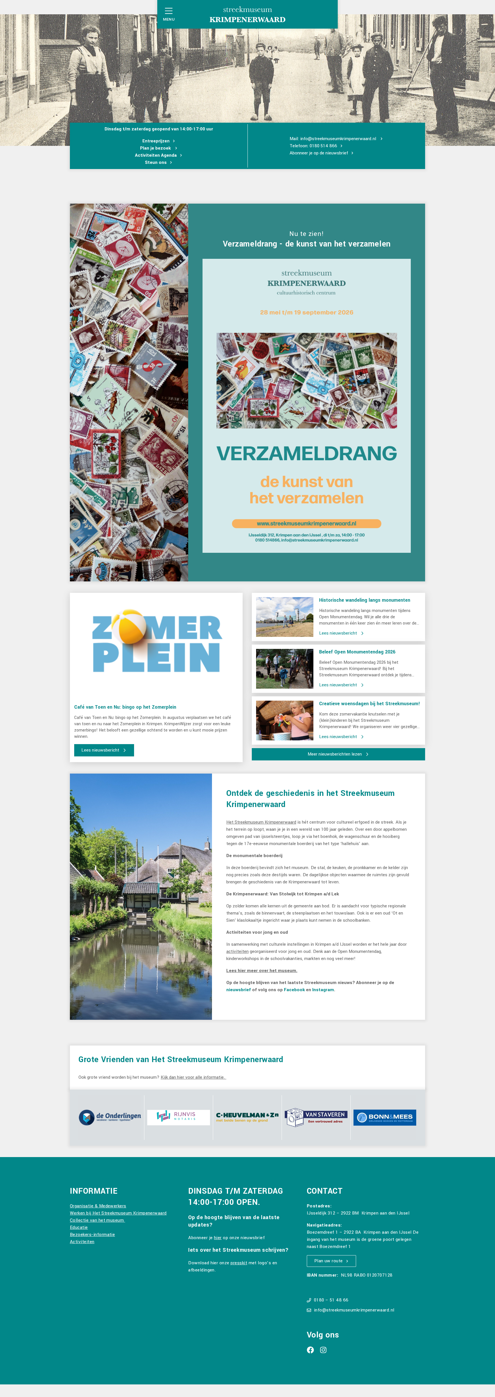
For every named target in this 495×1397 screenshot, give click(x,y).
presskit (239, 1263)
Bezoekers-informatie (92, 1234)
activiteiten (237, 951)
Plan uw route (328, 1261)
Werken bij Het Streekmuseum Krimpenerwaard (118, 1213)
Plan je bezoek (156, 148)
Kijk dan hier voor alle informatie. (193, 1077)
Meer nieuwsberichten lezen (335, 754)
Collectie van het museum (97, 1220)
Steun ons (156, 162)
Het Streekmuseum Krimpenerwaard (261, 822)
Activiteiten (82, 1242)
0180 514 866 (323, 146)
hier (218, 1238)
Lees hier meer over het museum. (261, 970)
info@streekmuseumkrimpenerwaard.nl (338, 139)
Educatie (79, 1227)
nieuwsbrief (336, 153)
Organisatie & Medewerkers (98, 1206)
